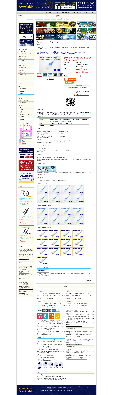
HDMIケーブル (22, 51)
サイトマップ (91, 12)
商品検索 (20, 15)
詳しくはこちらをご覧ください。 (45, 330)
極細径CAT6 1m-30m (53, 43)
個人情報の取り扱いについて (49, 387)
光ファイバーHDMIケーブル (25, 54)
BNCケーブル (47, 19)
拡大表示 (51, 79)
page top (89, 280)
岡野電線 (21, 105)
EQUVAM (20, 98)
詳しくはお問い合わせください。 (45, 334)
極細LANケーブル (23, 74)
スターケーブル (22, 96)
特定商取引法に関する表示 (64, 387)
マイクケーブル (22, 67)
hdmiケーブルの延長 (23, 294)
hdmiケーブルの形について (25, 283)
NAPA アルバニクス (23, 100)
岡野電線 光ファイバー (24, 271)
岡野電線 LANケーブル (24, 273)
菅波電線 (21, 112)
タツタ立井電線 (22, 102)
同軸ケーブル (22, 65)
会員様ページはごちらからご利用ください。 (76, 359)
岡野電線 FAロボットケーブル (26, 274)
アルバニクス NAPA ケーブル (26, 267)
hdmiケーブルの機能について (26, 286)
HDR (64, 19)
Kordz (20, 107)
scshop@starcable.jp (56, 379)
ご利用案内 (73, 12)
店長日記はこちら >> (24, 259)
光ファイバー (22, 79)
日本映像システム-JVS (24, 114)
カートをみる (49, 12)
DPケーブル (21, 60)
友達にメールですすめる (82, 95)
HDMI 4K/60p (30, 19)
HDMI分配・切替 (22, 56)
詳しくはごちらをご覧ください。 (74, 326)
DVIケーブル (22, 58)
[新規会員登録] (26, 33)
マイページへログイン (61, 12)
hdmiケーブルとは (23, 282)
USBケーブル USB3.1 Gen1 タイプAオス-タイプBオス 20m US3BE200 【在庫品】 (26, 237)
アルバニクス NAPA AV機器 (25, 266)
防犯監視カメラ (22, 91)
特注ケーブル (22, 116)
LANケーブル (60, 19)
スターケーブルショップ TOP (44, 41)
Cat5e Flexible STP (24, 77)
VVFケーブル (22, 86)
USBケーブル (22, 81)
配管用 (67, 19)
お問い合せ (82, 12)
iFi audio (21, 109)
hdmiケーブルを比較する (25, 284)
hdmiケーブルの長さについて (26, 287)
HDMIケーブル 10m (39, 19)
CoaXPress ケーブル (24, 84)
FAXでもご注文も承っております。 (45, 298)
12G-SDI (53, 19)
